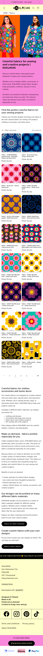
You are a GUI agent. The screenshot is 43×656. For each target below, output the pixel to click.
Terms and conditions (11, 624)
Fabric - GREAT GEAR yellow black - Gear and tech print (11, 363)
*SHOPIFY (19, 590)
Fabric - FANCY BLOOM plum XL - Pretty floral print (31, 304)
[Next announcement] (39, 2)
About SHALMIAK (9, 628)
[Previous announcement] (4, 2)
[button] (4, 8)
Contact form (7, 584)
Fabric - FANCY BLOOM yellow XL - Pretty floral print (11, 334)
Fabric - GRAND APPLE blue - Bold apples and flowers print (31, 246)
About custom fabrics (12, 546)
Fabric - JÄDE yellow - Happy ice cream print (31, 363)
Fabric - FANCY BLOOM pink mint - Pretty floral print (11, 275)
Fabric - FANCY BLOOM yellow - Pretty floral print (30, 275)
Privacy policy (28, 624)
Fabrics (12, 13)
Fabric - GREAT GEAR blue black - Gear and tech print (30, 217)
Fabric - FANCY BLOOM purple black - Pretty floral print (30, 187)
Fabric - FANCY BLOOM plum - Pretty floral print (11, 304)
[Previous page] (4, 375)
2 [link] (15, 376)
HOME (5, 13)
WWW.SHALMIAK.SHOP (21, 643)
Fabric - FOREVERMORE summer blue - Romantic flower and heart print (10, 156)
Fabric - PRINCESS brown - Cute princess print (10, 246)
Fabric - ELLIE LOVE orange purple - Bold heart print (10, 217)
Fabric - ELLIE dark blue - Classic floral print (30, 155)
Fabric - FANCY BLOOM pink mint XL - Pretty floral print (31, 334)
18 (38, 375)
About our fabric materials (14, 524)
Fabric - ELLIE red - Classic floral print (10, 186)
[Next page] (21, 380)
